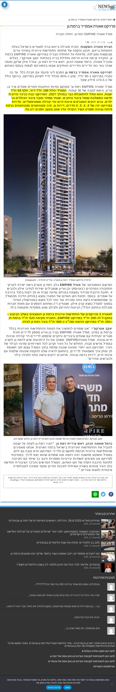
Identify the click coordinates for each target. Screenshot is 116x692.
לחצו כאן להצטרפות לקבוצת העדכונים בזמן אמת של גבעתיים (81, 661)
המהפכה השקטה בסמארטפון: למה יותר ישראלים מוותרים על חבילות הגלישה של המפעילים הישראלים (53, 533)
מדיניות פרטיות (54, 687)
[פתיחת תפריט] (112, 7)
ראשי (110, 19)
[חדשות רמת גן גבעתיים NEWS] (104, 7)
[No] (112, 684)
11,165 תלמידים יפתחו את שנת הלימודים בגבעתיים (68, 542)
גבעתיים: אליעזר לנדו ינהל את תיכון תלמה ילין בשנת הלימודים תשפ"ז (58, 564)
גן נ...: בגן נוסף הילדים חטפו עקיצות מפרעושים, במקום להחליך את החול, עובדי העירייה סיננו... (52, 606)
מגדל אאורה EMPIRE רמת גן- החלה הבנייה (84, 34)
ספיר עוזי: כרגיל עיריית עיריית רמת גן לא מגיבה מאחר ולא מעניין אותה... (64, 595)
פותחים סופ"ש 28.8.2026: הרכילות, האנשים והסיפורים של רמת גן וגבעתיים (54, 520)
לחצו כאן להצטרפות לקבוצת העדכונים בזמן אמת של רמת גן (82, 656)
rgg (108, 42)
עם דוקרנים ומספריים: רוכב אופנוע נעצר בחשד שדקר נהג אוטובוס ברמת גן (55, 553)
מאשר (67, 687)
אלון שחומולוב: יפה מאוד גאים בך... (82, 628)
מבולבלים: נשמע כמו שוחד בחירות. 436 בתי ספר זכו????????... (67, 584)
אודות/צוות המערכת (104, 666)
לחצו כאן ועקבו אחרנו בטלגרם (98, 651)
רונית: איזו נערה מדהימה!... (86, 617)
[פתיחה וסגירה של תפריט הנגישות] (4, 4)
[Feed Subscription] (1, 26)
